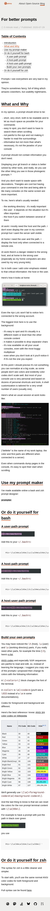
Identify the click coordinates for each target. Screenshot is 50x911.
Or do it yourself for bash (16, 53)
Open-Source (32, 3)
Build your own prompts (19, 67)
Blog (42, 3)
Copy (45, 550)
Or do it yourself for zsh (16, 70)
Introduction (10, 43)
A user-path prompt (16, 56)
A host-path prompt (16, 60)
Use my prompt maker (15, 49)
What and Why (11, 46)
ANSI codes (7, 660)
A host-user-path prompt (19, 63)
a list (10, 654)
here (29, 890)
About (22, 3)
